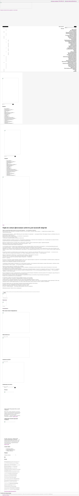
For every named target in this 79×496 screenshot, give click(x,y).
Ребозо (75, 50)
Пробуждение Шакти (72, 58)
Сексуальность (33, 291)
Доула (16, 463)
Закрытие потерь (73, 44)
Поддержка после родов (8, 117)
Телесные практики (72, 38)
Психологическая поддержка (71, 32)
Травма (17, 488)
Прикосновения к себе (6, 334)
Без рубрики (6, 108)
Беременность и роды (8, 109)
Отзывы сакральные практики (15, 470)
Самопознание (28, 291)
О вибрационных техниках (71, 48)
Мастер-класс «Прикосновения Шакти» (69, 61)
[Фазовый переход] (5, 305)
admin (5, 292)
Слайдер (6, 120)
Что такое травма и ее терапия (70, 35)
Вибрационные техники (71, 47)
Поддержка (6, 477)
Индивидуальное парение (71, 54)
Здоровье (13, 464)
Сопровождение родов (72, 64)
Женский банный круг (72, 53)
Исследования (18, 464)
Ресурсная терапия (73, 34)
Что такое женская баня (72, 52)
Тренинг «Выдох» (9, 450)
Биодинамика (73, 39)
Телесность (7, 486)
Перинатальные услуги (72, 62)
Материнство (8, 467)
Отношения (15, 291)
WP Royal (50, 494)
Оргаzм (15, 467)
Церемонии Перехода (8, 123)
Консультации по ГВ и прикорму (70, 68)
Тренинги (6, 122)
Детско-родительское (10, 463)
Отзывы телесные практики (10, 471)
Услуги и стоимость (72, 31)
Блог (75, 70)
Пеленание (6, 116)
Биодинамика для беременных (70, 41)
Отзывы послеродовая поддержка (12, 469)
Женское (8, 291)
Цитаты (5, 489)
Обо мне (62, 28)
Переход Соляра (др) (72, 46)
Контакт (11, 291)
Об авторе (6, 114)
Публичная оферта (9, 448)
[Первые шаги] (5, 296)
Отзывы (74, 71)
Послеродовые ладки (72, 66)
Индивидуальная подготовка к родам (69, 63)
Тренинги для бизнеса (72, 37)
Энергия (38, 291)
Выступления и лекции (72, 36)
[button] (61, 26)
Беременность (8, 461)
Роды (5, 481)
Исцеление (7, 466)
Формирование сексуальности (7, 384)
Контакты (74, 69)
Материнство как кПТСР (7, 359)
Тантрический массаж (72, 59)
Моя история (74, 29)
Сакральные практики (72, 55)
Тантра (14, 484)
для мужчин (5, 291)
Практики (11, 478)
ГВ (18, 461)
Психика (6, 480)
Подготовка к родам (12, 476)
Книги (12, 466)
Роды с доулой (9, 481)
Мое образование (73, 30)
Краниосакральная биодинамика (70, 40)
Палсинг (74, 49)
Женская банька (73, 51)
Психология (23, 291)
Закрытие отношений (72, 45)
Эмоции (8, 489)
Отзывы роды (7, 470)
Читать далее (15, 416)
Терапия (12, 488)
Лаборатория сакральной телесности (69, 56)
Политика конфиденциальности (10, 491)
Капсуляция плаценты (72, 65)
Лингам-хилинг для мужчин (71, 60)
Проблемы (19, 291)
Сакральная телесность (72, 57)
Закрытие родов (73, 67)
